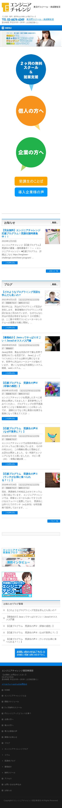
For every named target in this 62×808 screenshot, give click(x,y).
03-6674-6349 (15, 19)
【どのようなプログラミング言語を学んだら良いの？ (31, 610)
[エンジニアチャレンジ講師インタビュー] (18, 565)
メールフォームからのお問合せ (14, 684)
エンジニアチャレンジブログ (16, 749)
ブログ (7, 743)
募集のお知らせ (11, 737)
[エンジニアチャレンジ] (31, 7)
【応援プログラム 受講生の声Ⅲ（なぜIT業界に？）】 (32, 632)
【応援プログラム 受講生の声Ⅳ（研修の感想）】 (30, 626)
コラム (7, 755)
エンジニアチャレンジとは (15, 696)
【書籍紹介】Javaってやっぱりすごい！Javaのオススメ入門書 (31, 618)
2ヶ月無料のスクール (13, 707)
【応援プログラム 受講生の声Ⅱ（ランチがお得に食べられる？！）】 (20, 476)
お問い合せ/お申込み (13, 784)
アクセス (8, 778)
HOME (7, 690)
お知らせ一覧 (53, 271)
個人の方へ (9, 725)
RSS (54, 222)
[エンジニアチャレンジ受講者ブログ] (18, 556)
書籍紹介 (9, 348)
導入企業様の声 (11, 731)
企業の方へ (9, 719)
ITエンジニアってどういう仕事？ (18, 713)
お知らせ (8, 790)
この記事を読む (10, 263)
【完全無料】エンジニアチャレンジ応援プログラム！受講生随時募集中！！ (21, 233)
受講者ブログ (11, 303)
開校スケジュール (12, 702)
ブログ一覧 (54, 521)
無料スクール (24, 303)
